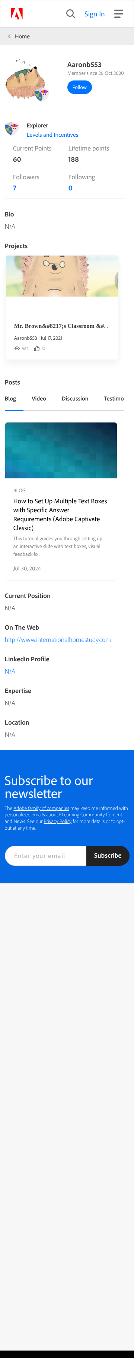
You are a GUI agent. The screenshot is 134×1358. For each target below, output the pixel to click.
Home (22, 36)
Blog (10, 398)
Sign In (94, 13)
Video (39, 398)
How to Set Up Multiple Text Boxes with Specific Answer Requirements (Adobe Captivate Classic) (60, 514)
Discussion (75, 398)
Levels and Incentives (52, 134)
